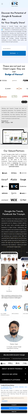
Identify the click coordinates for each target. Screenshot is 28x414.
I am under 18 (4, 400)
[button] (2, 4)
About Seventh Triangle (12, 369)
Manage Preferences (14, 408)
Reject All (14, 411)
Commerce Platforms (11, 380)
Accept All (14, 404)
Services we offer (9, 374)
